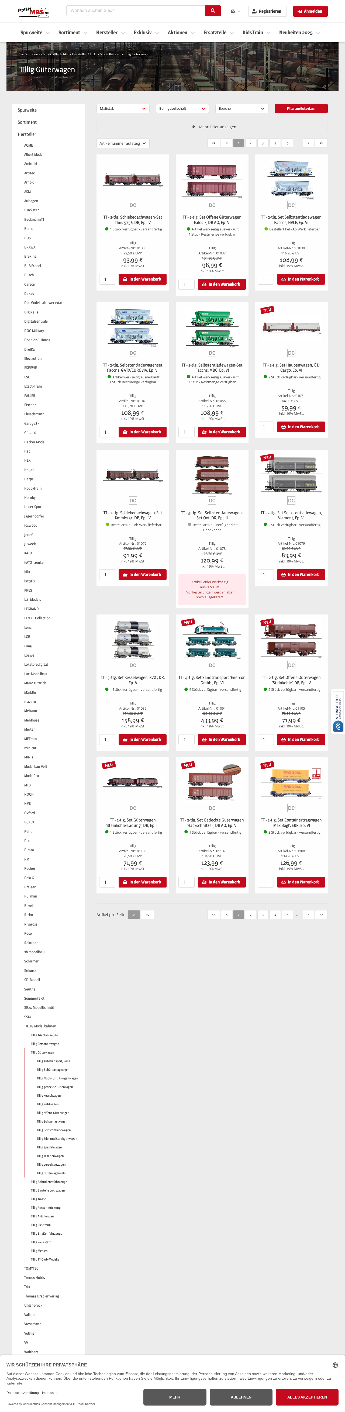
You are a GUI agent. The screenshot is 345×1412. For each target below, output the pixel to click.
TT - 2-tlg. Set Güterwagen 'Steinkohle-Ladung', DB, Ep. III (133, 822)
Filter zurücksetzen (301, 108)
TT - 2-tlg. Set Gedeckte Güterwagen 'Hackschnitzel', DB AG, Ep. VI (212, 822)
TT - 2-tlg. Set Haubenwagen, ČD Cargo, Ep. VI (291, 368)
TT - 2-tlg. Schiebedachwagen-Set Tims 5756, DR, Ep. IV (133, 220)
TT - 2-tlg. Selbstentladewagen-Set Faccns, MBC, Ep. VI (212, 368)
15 (133, 914)
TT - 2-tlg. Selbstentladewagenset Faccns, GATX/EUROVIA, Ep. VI (133, 368)
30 (147, 914)
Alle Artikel (61, 54)
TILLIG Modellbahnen (105, 54)
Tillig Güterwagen (137, 54)
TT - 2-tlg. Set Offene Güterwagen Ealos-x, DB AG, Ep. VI (212, 220)
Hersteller (79, 54)
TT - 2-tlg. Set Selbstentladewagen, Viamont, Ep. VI (291, 515)
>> (321, 142)
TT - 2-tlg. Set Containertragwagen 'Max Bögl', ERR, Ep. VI (291, 822)
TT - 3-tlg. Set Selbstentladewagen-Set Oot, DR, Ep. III (212, 515)
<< (213, 142)
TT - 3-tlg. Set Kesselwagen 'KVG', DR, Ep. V (133, 680)
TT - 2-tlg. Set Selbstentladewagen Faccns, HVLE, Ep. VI (291, 220)
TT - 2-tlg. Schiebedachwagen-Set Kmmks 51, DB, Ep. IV (133, 515)
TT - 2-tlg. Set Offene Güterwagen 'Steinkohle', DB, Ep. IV (291, 680)
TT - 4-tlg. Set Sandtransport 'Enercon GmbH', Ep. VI (212, 680)
